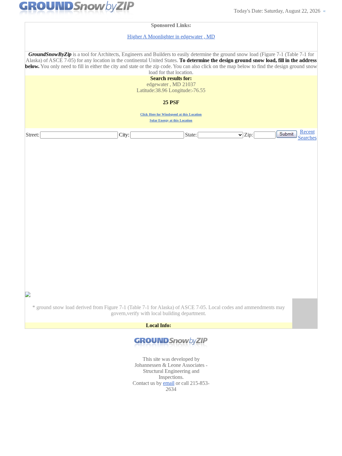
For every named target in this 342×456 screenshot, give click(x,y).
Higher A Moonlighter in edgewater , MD (171, 36)
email (168, 383)
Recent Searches (307, 135)
